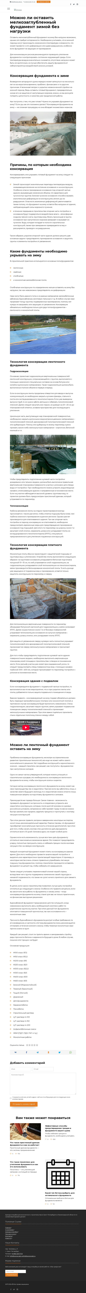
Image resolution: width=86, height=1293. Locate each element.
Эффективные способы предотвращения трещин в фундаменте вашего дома (58, 1128)
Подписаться (12, 1275)
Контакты (8, 1236)
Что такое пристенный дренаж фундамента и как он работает (24, 1144)
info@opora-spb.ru (16, 2)
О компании (9, 1230)
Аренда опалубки (11, 1232)
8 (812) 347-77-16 (30, 2)
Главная (8, 1227)
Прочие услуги (10, 1234)
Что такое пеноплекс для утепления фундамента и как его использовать (24, 1164)
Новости (8, 1238)
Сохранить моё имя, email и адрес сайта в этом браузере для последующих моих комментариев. (41, 1098)
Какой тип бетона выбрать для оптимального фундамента (60, 1194)
